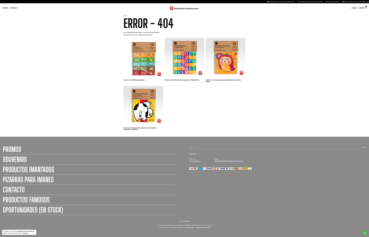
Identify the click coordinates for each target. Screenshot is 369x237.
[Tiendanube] (185, 221)
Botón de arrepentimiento (203, 227)
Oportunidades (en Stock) (33, 210)
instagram (192, 154)
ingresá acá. (190, 227)
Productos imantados (28, 170)
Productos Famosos (26, 200)
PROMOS (12, 149)
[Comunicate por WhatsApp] (365, 233)
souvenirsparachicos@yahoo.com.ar (229, 161)
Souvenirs (15, 159)
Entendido (25, 233)
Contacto (14, 190)
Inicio (125, 15)
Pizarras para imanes (28, 180)
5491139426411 (194, 161)
